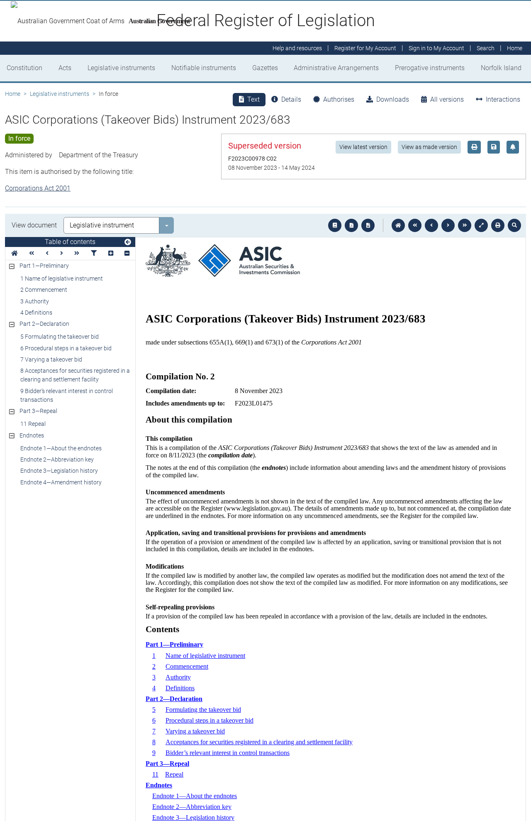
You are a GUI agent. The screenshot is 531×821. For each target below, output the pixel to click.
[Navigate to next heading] (61, 253)
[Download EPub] (334, 225)
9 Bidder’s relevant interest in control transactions (66, 395)
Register (365, 48)
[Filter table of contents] (93, 253)
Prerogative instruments (430, 68)
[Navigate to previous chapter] (414, 225)
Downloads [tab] (392, 99)
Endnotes (31, 435)
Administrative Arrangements (336, 68)
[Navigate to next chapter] (464, 225)
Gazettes (265, 68)
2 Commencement (43, 289)
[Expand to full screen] (481, 225)
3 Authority (34, 301)
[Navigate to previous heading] (47, 253)
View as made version (429, 147)
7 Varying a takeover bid (51, 359)
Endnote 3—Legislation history (59, 470)
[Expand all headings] (111, 253)
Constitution (24, 68)
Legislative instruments (121, 68)
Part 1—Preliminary (44, 265)
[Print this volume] (497, 225)
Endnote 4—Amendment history (61, 482)
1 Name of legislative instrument (61, 278)
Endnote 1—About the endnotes (61, 448)
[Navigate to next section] (448, 225)
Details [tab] (291, 99)
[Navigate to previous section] (431, 225)
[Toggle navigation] (128, 242)
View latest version (363, 147)
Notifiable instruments (203, 68)
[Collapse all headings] (127, 253)
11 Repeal (33, 423)
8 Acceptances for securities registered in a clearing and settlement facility (75, 375)
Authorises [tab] (338, 99)
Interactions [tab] (503, 99)
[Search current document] (514, 225)
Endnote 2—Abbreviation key (57, 459)
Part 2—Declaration (44, 323)
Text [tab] (253, 99)
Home (12, 93)
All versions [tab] (447, 99)
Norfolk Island (501, 68)
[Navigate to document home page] (14, 253)
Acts (64, 68)
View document (34, 225)
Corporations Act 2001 (38, 188)
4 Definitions (36, 312)
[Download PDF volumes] (351, 225)
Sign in (436, 48)
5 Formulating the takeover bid (59, 336)
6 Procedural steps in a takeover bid (66, 348)
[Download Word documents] (368, 225)
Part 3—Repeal (38, 411)
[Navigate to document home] (398, 225)
